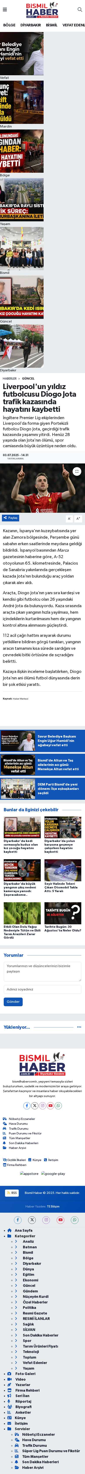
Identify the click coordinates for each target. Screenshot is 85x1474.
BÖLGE (9, 25)
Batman (29, 1247)
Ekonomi (30, 1280)
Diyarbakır (31, 1263)
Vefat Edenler (34, 1363)
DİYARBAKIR (30, 25)
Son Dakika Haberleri (23, 1143)
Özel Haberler (35, 1302)
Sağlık (28, 1324)
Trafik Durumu (18, 1128)
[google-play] (53, 1175)
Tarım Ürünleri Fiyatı (40, 1346)
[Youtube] (50, 1105)
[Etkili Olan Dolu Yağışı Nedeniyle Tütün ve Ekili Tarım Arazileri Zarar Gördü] (22, 913)
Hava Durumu (18, 1123)
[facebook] (18, 1220)
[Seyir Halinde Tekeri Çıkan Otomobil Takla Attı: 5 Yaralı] (63, 870)
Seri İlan (22, 1396)
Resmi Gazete (34, 1313)
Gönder (13, 1002)
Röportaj (23, 1401)
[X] (34, 1105)
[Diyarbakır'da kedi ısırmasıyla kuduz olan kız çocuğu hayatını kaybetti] (22, 827)
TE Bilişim (53, 1206)
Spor (26, 1341)
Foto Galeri (25, 1374)
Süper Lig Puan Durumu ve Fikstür (51, 1451)
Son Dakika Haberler (40, 1335)
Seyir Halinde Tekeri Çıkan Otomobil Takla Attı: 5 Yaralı (61, 887)
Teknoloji (30, 1352)
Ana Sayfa (23, 1230)
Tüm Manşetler (19, 1138)
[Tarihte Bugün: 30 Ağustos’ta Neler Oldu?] (63, 913)
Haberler (10, 378)
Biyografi (23, 1407)
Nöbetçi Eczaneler (22, 1119)
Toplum (29, 1357)
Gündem (30, 1291)
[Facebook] (27, 1105)
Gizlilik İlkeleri (16, 1160)
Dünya (28, 1269)
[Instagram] (42, 1105)
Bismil (27, 1252)
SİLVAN (28, 1330)
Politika (29, 1308)
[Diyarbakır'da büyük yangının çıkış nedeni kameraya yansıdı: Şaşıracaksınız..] (22, 870)
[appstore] (29, 1175)
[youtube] (60, 1220)
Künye (37, 1160)
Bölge (27, 1258)
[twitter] (32, 1220)
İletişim (53, 1160)
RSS (14, 1193)
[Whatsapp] (58, 1105)
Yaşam (28, 1368)
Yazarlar (22, 1385)
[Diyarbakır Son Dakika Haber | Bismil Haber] (42, 9)
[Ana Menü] (5, 10)
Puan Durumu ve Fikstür (25, 1133)
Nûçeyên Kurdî (35, 1296)
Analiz (28, 1241)
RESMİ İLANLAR (36, 1319)
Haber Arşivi (17, 1148)
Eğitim (28, 1274)
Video (20, 1379)
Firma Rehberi (16, 1165)
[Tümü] (79, 1027)
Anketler (23, 1412)
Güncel (28, 378)
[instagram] (46, 1220)
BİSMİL (51, 25)
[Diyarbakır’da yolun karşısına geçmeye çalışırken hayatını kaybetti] (63, 827)
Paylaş (12, 517)
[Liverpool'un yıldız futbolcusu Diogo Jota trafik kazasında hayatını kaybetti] (42, 488)
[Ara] (80, 10)
